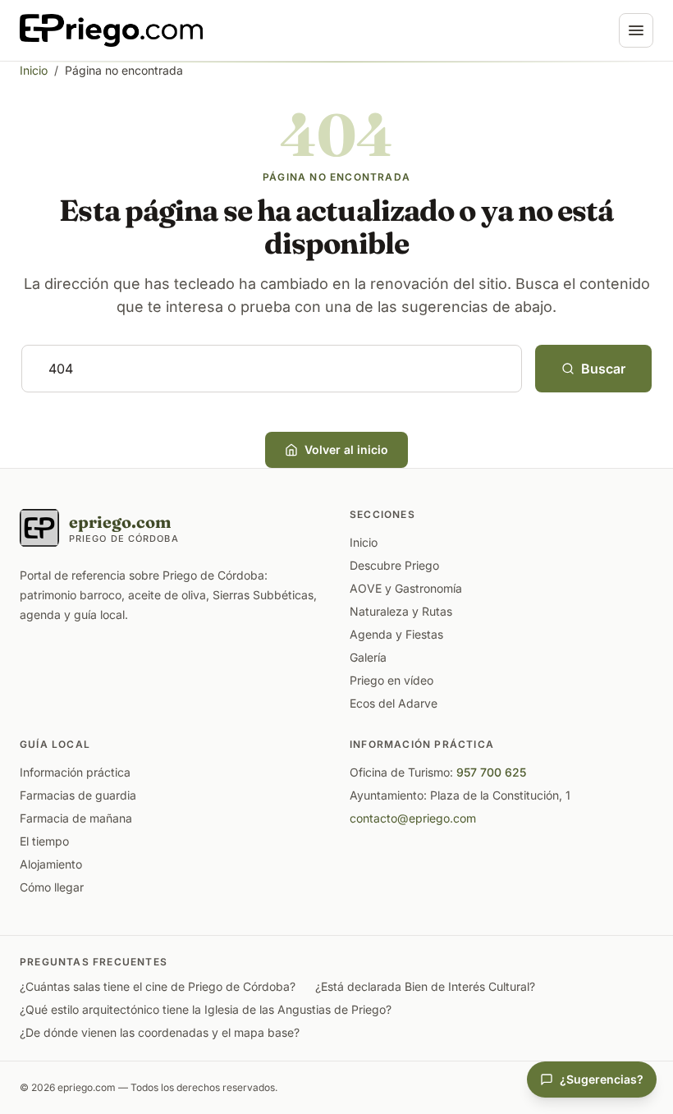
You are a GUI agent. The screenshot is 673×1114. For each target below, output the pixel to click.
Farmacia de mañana (76, 818)
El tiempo (44, 841)
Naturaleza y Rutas (401, 611)
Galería (368, 657)
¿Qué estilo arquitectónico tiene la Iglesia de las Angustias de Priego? (205, 1009)
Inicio (34, 70)
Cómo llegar (52, 887)
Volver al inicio (346, 449)
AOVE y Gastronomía (406, 588)
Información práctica (75, 772)
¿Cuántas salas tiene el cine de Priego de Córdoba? (157, 986)
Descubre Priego (394, 565)
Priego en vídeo (391, 680)
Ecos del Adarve (393, 703)
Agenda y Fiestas (396, 634)
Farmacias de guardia (78, 795)
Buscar (603, 368)
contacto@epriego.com (413, 818)
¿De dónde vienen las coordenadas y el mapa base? (160, 1032)
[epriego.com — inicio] (111, 30)
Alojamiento (51, 864)
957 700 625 (491, 772)
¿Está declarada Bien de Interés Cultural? (425, 986)
